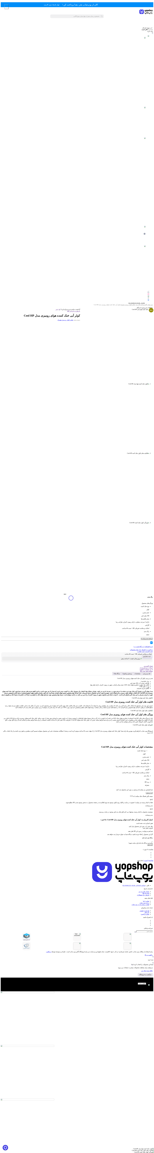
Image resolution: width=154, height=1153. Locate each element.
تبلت (140, 221)
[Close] (6, 6)
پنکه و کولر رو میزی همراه (134, 167)
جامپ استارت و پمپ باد (135, 238)
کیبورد (140, 113)
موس (140, 111)
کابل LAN (139, 256)
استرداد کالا (146, 893)
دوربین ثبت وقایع (137, 239)
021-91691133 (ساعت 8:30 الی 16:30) (134, 885)
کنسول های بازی (137, 67)
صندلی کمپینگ (138, 150)
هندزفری (139, 39)
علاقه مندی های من (147, 971)
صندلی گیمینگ (138, 135)
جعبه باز (139, 289)
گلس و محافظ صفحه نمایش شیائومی (131, 84)
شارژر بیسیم (138, 61)
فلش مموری (138, 230)
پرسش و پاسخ (127, 673)
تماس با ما (144, 300)
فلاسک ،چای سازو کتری (135, 153)
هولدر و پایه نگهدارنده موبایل (134, 236)
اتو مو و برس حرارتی (136, 209)
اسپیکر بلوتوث (138, 89)
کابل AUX (139, 261)
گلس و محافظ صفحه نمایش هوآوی (131, 85)
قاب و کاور (139, 70)
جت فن (140, 162)
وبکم (140, 128)
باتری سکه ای (138, 284)
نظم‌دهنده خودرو (137, 241)
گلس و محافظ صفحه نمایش (133, 77)
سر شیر (139, 192)
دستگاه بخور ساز (137, 204)
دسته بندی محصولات (141, 36)
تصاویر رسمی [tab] (142, 983)
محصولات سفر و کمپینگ (135, 147)
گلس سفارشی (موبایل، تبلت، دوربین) (131, 78)
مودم (140, 121)
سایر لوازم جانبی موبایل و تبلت (133, 104)
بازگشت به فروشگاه (145, 974)
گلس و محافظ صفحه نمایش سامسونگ (130, 80)
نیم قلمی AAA (137, 278)
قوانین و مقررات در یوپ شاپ (140, 904)
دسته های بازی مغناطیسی (134, 94)
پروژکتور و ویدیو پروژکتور (134, 211)
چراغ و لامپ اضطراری (135, 172)
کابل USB (139, 250)
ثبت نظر (150, 844)
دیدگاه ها (117, 673)
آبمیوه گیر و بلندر (137, 189)
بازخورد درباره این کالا (73, 311)
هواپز (140, 199)
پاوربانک (139, 50)
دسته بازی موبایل (137, 90)
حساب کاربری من (143, 891)
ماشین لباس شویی (136, 186)
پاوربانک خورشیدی (136, 51)
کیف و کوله (138, 158)
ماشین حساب (138, 213)
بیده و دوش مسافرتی (135, 148)
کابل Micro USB (137, 58)
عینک (140, 218)
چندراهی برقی (138, 285)
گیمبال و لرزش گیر (136, 170)
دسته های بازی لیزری (135, 92)
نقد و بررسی (146, 673)
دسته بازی (139, 68)
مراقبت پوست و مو (136, 225)
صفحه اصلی (143, 292)
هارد (141, 228)
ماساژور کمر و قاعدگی (135, 145)
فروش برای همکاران (143, 895)
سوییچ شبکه (138, 133)
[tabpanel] (77, 986)
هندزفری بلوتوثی (144, 911)
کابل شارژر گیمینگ (136, 65)
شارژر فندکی (138, 243)
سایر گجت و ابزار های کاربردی (133, 220)
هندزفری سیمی (137, 43)
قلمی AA (139, 277)
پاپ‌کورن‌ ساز (138, 191)
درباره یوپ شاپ (144, 903)
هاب (141, 124)
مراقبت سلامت (137, 223)
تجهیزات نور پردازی (136, 169)
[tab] (146, 673)
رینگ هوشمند (138, 215)
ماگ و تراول (138, 157)
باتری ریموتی (138, 282)
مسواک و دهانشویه (136, 179)
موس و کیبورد (138, 109)
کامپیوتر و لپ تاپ (138, 107)
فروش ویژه (143, 294)
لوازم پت (139, 141)
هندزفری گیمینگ (137, 44)
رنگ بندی (150, 597)
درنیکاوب (48, 951)
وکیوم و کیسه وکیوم (136, 184)
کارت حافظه (138, 232)
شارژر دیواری (138, 63)
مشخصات (137, 673)
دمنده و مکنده (138, 164)
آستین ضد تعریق (137, 101)
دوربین (140, 216)
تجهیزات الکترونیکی (138, 246)
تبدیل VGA (139, 272)
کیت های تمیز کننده (136, 106)
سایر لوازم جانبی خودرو (135, 244)
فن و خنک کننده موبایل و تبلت (133, 102)
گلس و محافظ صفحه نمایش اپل (132, 82)
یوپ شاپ (150, 304)
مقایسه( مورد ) (148, 860)
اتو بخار (140, 194)
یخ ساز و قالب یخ (137, 187)
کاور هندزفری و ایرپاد (135, 73)
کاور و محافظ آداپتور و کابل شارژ (132, 75)
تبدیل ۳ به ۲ (138, 268)
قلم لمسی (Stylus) (136, 87)
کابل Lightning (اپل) (136, 60)
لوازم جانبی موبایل (138, 38)
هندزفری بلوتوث (137, 41)
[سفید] (71, 598)
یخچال (140, 198)
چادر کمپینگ (138, 152)
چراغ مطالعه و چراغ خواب (134, 174)
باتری (140, 165)
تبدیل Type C (138, 267)
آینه (141, 208)
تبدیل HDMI (138, 270)
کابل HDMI (138, 258)
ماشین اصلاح (138, 181)
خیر (57, 309)
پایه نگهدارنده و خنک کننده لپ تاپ (132, 126)
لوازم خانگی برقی (137, 182)
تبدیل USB (139, 265)
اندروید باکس (138, 287)
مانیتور (140, 129)
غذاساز (140, 196)
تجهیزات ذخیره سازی (137, 227)
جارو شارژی (138, 160)
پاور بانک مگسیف (137, 53)
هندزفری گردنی (137, 46)
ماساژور (139, 143)
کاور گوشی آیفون (137, 72)
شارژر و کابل (138, 55)
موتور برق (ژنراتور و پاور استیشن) (132, 140)
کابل (140, 248)
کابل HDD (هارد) (137, 260)
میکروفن (139, 119)
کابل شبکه (139, 123)
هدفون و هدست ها (136, 114)
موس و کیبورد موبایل (136, 99)
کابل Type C (138, 56)
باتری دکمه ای (138, 280)
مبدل (140, 263)
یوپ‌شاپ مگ (143, 298)
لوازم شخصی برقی (136, 175)
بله (59, 309)
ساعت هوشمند (137, 48)
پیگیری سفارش (142, 296)
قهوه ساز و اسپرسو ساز (135, 155)
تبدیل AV (139, 273)
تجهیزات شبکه (138, 131)
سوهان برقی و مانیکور (135, 177)
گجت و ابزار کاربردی (138, 138)
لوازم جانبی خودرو (137, 234)
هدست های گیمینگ (136, 116)
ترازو (140, 201)
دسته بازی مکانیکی (136, 95)
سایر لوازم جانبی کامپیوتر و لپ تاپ (131, 136)
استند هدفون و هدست (135, 118)
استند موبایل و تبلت (136, 97)
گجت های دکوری (137, 206)
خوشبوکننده (138, 203)
